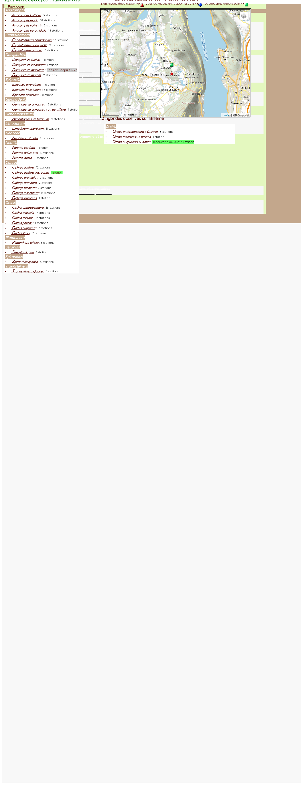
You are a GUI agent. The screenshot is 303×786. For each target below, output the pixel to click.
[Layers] (244, 16)
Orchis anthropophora (27, 207)
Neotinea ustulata (24, 138)
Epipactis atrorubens (26, 84)
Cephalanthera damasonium (31, 40)
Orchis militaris (22, 218)
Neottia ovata (21, 158)
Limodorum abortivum (27, 128)
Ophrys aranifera (24, 182)
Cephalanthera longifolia (29, 45)
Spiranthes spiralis (24, 261)
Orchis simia (20, 233)
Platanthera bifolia (24, 242)
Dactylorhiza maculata (27, 70)
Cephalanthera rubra (26, 50)
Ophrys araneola (23, 177)
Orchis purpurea (23, 228)
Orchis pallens (21, 223)
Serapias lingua (22, 252)
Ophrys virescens (24, 198)
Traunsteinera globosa (27, 271)
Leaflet (226, 115)
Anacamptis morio (24, 20)
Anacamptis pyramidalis (28, 30)
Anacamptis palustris (26, 25)
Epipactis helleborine (26, 89)
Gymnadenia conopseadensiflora (38, 109)
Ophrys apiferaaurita (30, 172)
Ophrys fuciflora (23, 188)
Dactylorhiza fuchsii (25, 59)
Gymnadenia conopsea (28, 104)
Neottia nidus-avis (24, 152)
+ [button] (106, 14)
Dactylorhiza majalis (26, 75)
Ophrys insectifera (24, 193)
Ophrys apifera (22, 167)
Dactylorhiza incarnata (27, 65)
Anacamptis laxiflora (26, 15)
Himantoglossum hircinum (30, 119)
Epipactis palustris (24, 95)
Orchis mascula (22, 212)
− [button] (106, 20)
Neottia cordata (23, 147)
